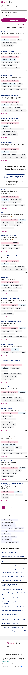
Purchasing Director (7, 344)
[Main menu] (26, 2)
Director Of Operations (10, 520)
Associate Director (6, 435)
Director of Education (7, 461)
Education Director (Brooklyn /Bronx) (11, 321)
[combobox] (14, 9)
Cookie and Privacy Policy (9, 184)
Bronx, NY (6, 534)
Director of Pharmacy (7, 51)
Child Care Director (6, 387)
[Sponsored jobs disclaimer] (26, 27)
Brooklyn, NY (7, 539)
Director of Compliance (8, 190)
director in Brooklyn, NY (11, 542)
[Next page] (24, 507)
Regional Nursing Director (8, 235)
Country (8, 646)
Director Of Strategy (9, 536)
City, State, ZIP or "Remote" (9, 12)
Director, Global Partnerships (9, 256)
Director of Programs (7, 32)
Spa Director (5, 277)
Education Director (6, 408)
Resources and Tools (13, 638)
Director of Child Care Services (10, 298)
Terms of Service (14, 182)
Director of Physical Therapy (9, 118)
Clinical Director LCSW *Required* (11, 360)
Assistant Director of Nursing (9, 95)
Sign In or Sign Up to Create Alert (16, 177)
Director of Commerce (7, 75)
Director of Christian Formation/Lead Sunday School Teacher (12, 484)
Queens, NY (19, 528)
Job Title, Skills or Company (9, 6)
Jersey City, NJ (8, 528)
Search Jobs (14, 20)
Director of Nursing (6, 142)
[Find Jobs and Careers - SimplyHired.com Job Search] (7, 2)
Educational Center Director (9, 213)
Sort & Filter (21, 24)
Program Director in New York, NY (13, 531)
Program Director (9, 522)
